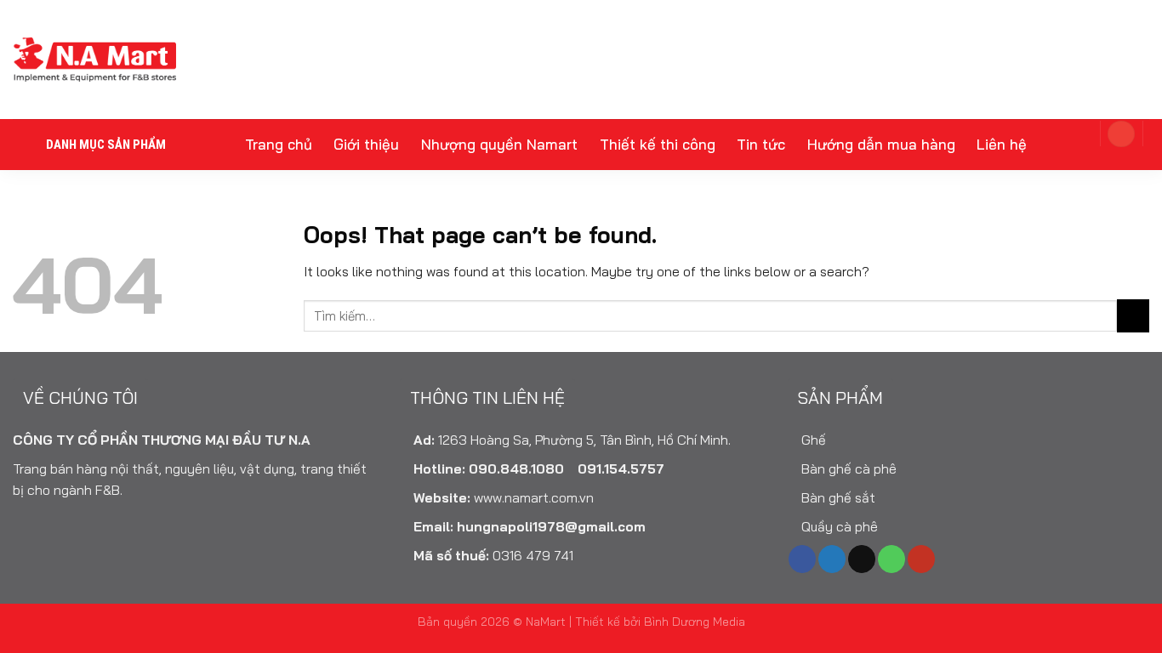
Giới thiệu (366, 144)
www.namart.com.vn (534, 497)
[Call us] (891, 559)
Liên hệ (1002, 144)
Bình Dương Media (694, 621)
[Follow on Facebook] (802, 559)
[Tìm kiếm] (1129, 157)
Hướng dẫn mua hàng (881, 144)
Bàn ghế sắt (836, 497)
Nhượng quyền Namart (499, 144)
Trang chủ (278, 144)
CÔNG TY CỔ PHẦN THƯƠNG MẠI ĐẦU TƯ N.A (161, 439)
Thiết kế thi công (657, 144)
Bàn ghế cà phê (847, 468)
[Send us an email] (861, 559)
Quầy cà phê (838, 526)
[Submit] (1133, 315)
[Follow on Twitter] (832, 559)
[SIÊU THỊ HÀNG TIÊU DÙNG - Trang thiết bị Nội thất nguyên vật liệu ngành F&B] (94, 59)
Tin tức (761, 144)
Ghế (812, 439)
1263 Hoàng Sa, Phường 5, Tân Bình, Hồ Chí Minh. (584, 439)
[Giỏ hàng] (1073, 132)
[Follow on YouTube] (921, 559)
